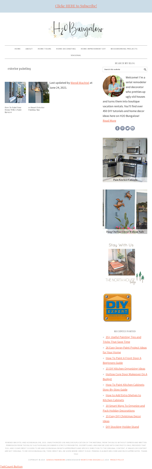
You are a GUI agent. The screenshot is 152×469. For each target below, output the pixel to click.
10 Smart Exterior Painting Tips (36, 108)
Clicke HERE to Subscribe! (76, 5)
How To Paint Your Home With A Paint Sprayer (13, 109)
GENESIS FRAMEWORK (55, 460)
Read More (109, 120)
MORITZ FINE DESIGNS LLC (92, 460)
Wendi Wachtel (80, 82)
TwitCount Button (11, 466)
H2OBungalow (76, 28)
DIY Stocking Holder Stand (122, 426)
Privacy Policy (117, 460)
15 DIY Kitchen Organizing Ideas (125, 368)
